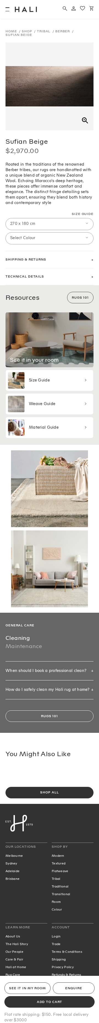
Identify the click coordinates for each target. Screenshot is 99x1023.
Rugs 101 (80, 297)
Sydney (11, 863)
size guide (83, 214)
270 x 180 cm (22, 223)
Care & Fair (14, 959)
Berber (63, 31)
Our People (14, 952)
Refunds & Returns (66, 975)
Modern (58, 856)
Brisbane (13, 879)
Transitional (61, 894)
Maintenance (24, 646)
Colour (57, 909)
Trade (56, 944)
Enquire (73, 988)
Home (12, 31)
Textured (58, 863)
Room (56, 902)
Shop (27, 31)
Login (56, 936)
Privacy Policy (63, 967)
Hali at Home (16, 967)
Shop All (49, 792)
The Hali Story (17, 944)
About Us (13, 936)
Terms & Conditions (67, 952)
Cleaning (18, 638)
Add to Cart (49, 1002)
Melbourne (14, 856)
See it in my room (27, 988)
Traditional (60, 886)
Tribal (44, 31)
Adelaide (13, 871)
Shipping (59, 959)
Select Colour (22, 238)
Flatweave (60, 871)
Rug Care (13, 975)
